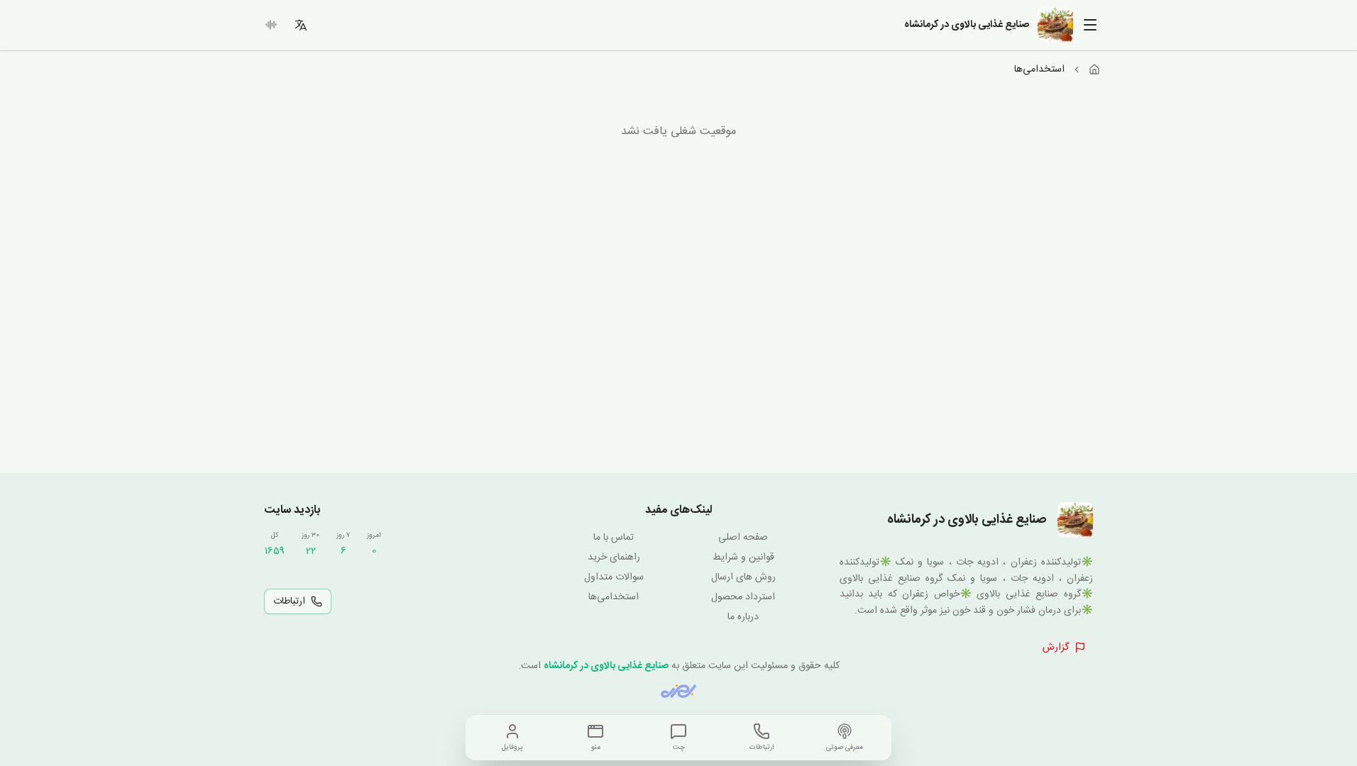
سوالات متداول (614, 577)
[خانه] (1094, 69)
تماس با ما (613, 538)
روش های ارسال (743, 577)
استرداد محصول (743, 597)
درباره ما (743, 617)
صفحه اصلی (743, 538)
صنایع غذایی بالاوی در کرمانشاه (606, 666)
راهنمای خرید (614, 557)
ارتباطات (289, 601)
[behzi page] (678, 691)
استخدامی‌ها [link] (1039, 69)
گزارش (1056, 647)
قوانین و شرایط (743, 557)
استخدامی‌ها (613, 597)
